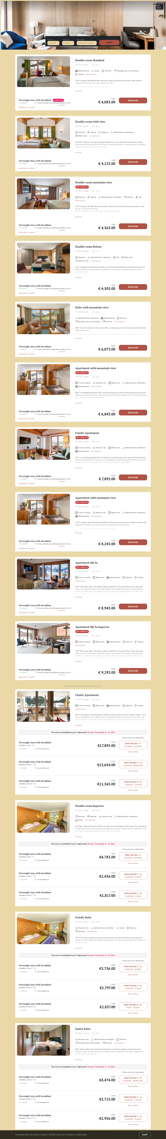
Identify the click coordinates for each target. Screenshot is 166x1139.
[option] (159, 7)
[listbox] (159, 6)
